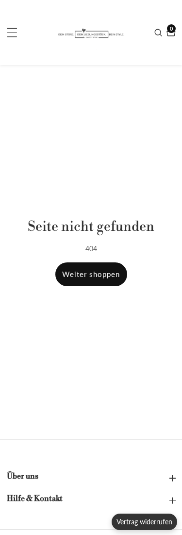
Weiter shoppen (91, 274)
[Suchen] (159, 32)
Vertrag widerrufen (144, 522)
